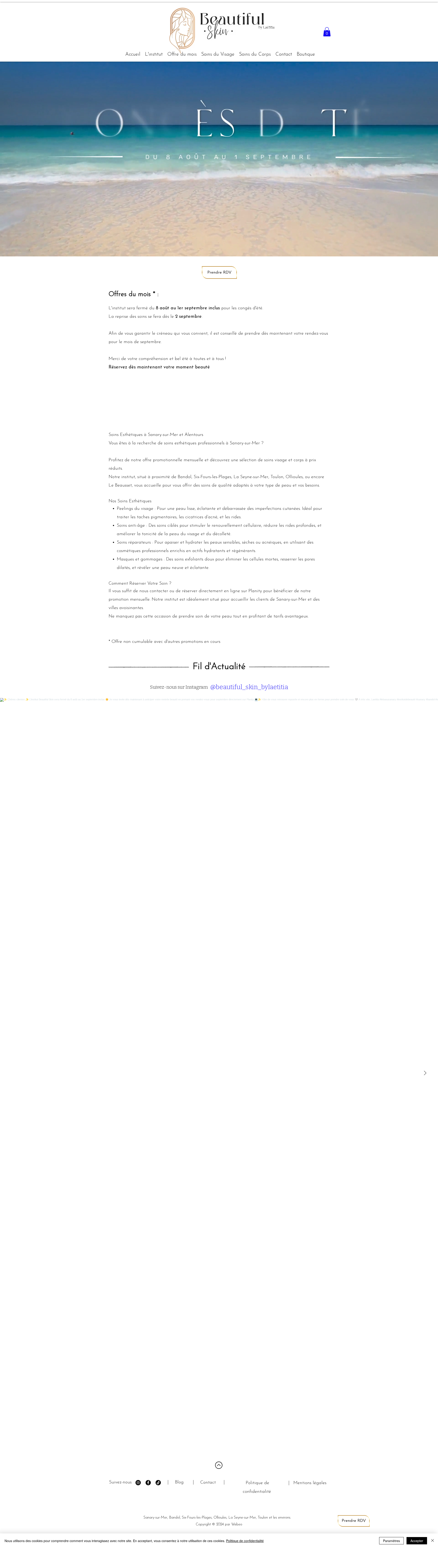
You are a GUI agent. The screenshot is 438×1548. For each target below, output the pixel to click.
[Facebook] (148, 1482)
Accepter (416, 1540)
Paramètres (391, 1540)
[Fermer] (432, 1540)
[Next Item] (425, 1073)
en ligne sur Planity (243, 591)
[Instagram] (138, 1482)
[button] (218, 54)
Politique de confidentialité (245, 1540)
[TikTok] (158, 1482)
